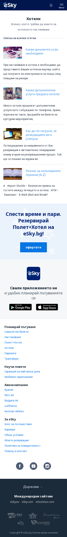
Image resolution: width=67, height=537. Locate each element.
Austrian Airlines (14, 411)
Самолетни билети (16, 331)
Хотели (9, 348)
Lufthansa (10, 406)
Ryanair (8, 389)
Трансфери (11, 358)
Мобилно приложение (18, 377)
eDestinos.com (45, 502)
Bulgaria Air (11, 400)
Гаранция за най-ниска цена (22, 371)
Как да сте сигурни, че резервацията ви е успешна (41, 134)
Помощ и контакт (15, 451)
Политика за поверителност (22, 445)
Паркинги (10, 353)
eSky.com (27, 502)
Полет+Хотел (13, 342)
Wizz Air (9, 395)
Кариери (9, 429)
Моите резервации (16, 440)
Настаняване (12, 337)
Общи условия (13, 435)
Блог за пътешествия (18, 424)
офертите (33, 247)
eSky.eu (14, 502)
